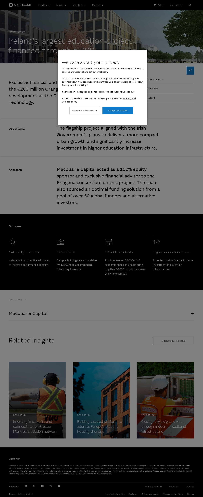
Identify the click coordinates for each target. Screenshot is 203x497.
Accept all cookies (117, 110)
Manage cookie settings (84, 110)
